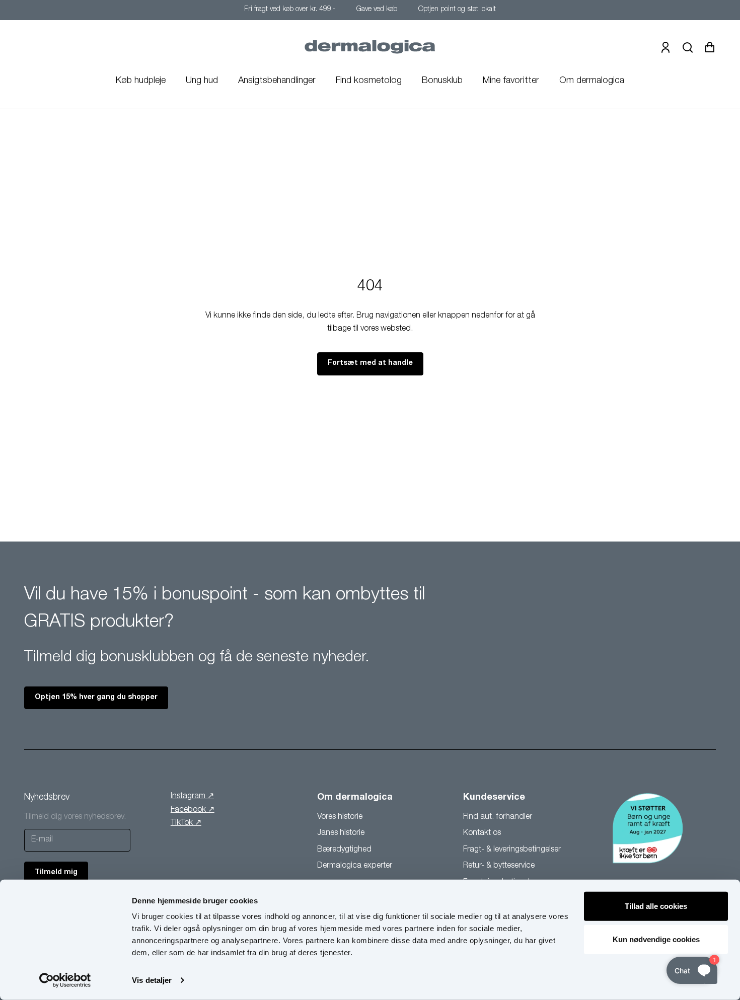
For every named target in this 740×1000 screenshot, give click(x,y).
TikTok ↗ (186, 823)
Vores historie (339, 817)
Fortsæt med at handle (370, 363)
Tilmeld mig (56, 872)
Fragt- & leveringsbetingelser (512, 850)
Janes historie (340, 833)
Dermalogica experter (354, 866)
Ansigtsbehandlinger (277, 81)
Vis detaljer (152, 980)
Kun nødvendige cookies (656, 939)
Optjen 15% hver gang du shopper (96, 697)
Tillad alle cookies (656, 906)
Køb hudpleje (141, 81)
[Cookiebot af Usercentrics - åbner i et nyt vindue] (65, 980)
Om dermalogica (591, 81)
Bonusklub (442, 81)
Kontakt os (482, 833)
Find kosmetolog (369, 81)
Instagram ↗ (192, 797)
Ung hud (202, 81)
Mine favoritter (511, 81)
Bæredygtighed (344, 850)
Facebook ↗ (192, 810)
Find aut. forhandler (497, 817)
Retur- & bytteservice (499, 866)
